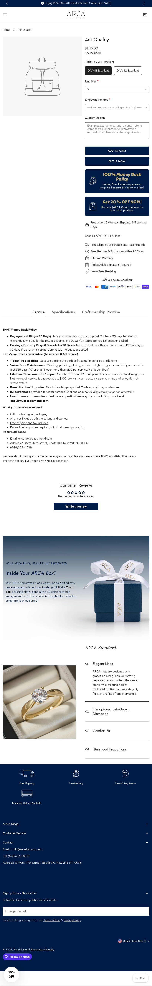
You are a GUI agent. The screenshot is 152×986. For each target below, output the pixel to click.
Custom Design (95, 118)
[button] (145, 3)
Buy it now (117, 161)
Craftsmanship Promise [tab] (101, 312)
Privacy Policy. (72, 920)
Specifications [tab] (63, 312)
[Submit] (144, 911)
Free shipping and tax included (29, 423)
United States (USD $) (134, 941)
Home (6, 30)
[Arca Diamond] (76, 15)
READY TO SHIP (102, 236)
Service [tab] (38, 312)
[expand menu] (5, 15)
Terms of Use (51, 920)
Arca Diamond (21, 949)
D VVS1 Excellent (98, 70)
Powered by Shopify (42, 949)
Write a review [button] (76, 506)
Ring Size (92, 81)
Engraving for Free (97, 99)
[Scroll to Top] (145, 966)
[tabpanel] (76, 395)
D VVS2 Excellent (128, 70)
